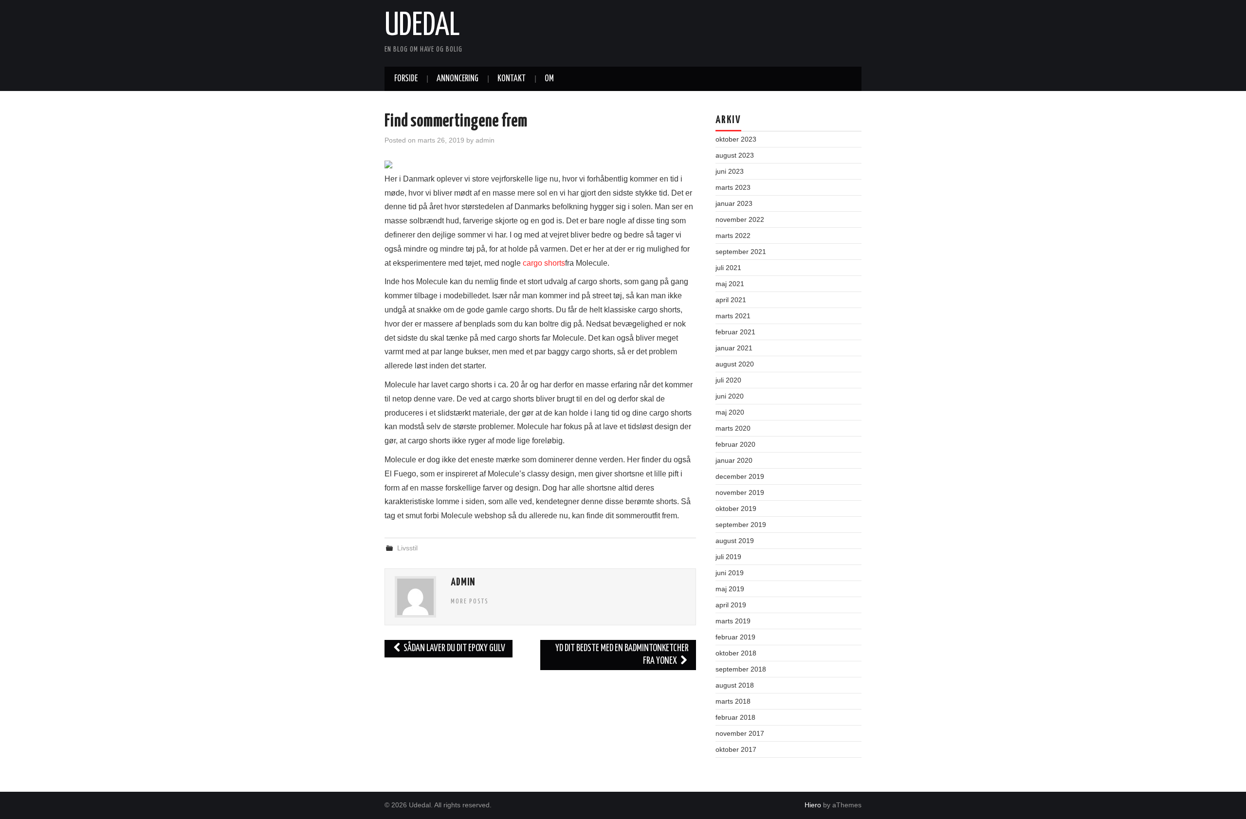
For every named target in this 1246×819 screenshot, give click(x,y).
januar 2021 (733, 348)
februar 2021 (735, 332)
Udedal (422, 26)
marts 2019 (733, 621)
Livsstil (407, 548)
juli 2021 (728, 268)
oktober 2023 (735, 139)
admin (485, 140)
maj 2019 (729, 589)
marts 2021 (733, 316)
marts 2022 (733, 235)
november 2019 (739, 492)
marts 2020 (733, 428)
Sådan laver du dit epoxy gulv (453, 648)
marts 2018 (733, 701)
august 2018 (734, 685)
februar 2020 (735, 444)
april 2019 (730, 605)
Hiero (813, 805)
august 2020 (734, 364)
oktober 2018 (735, 653)
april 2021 (730, 300)
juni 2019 (729, 573)
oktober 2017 (735, 749)
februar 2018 (735, 717)
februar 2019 (735, 637)
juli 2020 (728, 380)
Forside (406, 78)
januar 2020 (733, 460)
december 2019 (739, 476)
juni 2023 (729, 171)
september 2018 (740, 669)
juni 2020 (729, 396)
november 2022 (739, 219)
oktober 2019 (735, 508)
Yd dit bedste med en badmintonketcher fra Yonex (622, 655)
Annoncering (457, 78)
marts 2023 (733, 187)
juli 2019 (728, 557)
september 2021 (740, 251)
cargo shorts (544, 263)
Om (549, 78)
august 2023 (734, 155)
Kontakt (511, 78)
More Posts (470, 601)
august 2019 (734, 541)
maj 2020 (729, 412)
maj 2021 (729, 284)
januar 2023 (733, 203)
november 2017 (739, 733)
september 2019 (740, 524)
